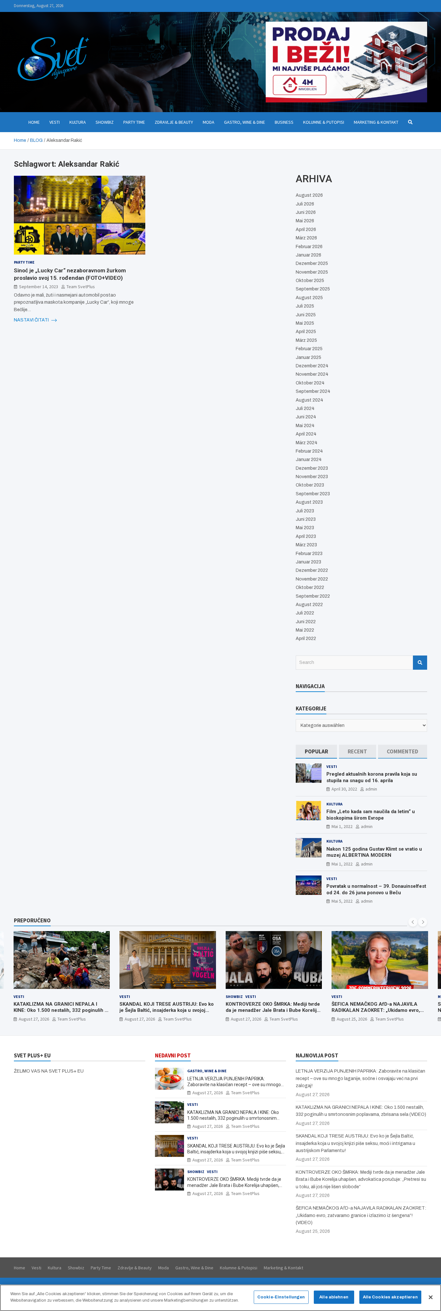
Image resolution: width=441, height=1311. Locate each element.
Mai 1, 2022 (342, 826)
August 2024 (309, 400)
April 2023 (306, 536)
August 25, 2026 (246, 1019)
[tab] (316, 752)
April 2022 (306, 638)
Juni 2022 (306, 621)
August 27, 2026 (33, 1019)
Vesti (54, 122)
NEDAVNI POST (173, 1055)
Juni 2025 (306, 314)
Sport (351, 996)
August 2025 (309, 297)
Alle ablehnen (333, 1297)
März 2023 (306, 544)
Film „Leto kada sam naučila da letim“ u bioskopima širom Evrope (370, 815)
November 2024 (312, 374)
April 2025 (306, 331)
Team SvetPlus (81, 286)
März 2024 (306, 442)
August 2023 (309, 502)
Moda (208, 122)
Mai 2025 (305, 323)
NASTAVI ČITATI (32, 320)
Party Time (134, 122)
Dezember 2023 (312, 468)
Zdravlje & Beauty (174, 122)
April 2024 (306, 434)
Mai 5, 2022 (342, 901)
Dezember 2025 (312, 263)
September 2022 (313, 596)
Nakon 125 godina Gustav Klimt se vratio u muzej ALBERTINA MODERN (374, 852)
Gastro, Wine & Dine (244, 122)
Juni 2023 (306, 519)
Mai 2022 (305, 630)
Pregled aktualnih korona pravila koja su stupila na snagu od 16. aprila (371, 777)
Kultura (77, 122)
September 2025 (313, 289)
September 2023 (313, 493)
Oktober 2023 (310, 485)
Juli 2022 (305, 613)
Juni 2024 (306, 416)
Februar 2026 (309, 246)
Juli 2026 (305, 204)
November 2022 (312, 579)
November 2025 (312, 272)
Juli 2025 (305, 306)
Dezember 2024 (312, 365)
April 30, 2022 (344, 789)
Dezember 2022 (312, 570)
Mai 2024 (305, 425)
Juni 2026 (306, 212)
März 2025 (306, 340)
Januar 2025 (308, 357)
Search (420, 663)
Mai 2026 (305, 220)
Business (284, 122)
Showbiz (105, 122)
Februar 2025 (309, 348)
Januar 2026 (308, 255)
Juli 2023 (305, 511)
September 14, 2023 (38, 286)
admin (371, 789)
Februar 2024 (309, 451)
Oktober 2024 (310, 383)
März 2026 (306, 238)
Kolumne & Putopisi (323, 122)
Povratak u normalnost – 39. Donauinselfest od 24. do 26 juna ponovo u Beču (376, 889)
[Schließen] (431, 1297)
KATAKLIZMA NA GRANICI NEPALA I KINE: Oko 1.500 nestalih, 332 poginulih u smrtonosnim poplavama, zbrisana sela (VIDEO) (233, 1118)
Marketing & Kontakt (376, 122)
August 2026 (309, 195)
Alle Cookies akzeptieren (390, 1297)
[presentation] (412, 922)
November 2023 (312, 476)
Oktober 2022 (310, 587)
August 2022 (309, 604)
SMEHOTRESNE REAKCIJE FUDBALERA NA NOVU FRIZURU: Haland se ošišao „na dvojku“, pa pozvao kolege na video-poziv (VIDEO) (379, 1013)
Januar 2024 (309, 459)
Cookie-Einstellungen (281, 1297)
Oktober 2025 (310, 280)
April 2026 (306, 229)
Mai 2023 (305, 527)
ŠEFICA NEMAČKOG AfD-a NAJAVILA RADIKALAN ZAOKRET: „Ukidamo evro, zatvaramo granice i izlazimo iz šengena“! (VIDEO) (273, 1013)
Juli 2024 (305, 408)
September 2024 (313, 391)
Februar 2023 (309, 553)
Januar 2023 (308, 562)
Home (34, 122)
